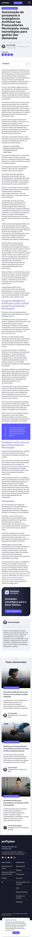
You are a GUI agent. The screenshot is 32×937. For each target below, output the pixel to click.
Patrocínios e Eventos (20, 897)
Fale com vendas (18, 2)
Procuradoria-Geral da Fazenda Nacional (15, 466)
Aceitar (16, 932)
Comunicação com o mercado (23, 883)
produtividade (8, 278)
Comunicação (10, 45)
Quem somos (20, 866)
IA (2, 882)
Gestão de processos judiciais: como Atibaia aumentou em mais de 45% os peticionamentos (16, 748)
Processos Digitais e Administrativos (8, 873)
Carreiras (19, 878)
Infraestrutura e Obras (7, 867)
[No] (28, 920)
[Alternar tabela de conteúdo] (27, 63)
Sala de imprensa (21, 892)
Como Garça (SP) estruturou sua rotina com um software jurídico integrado (15, 694)
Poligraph (19, 902)
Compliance (20, 874)
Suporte (18, 870)
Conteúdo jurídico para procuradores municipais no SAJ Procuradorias (16, 803)
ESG (17, 888)
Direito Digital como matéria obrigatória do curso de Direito (16, 573)
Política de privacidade (21, 913)
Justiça (4, 878)
